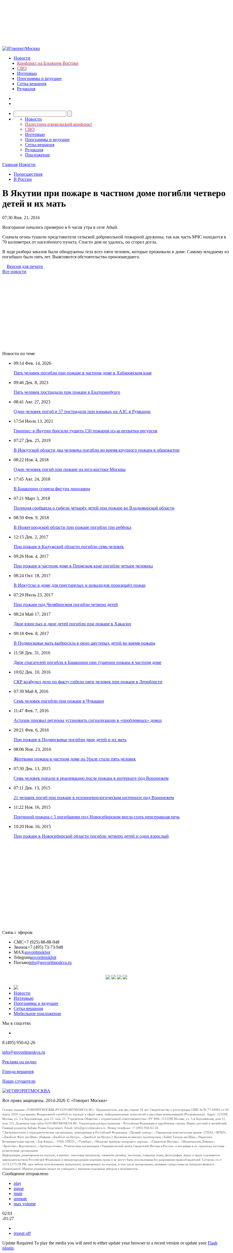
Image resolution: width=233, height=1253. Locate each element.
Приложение (37, 154)
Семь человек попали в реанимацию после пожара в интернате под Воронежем (91, 778)
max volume (25, 1203)
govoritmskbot (37, 952)
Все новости (14, 271)
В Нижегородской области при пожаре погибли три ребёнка (72, 527)
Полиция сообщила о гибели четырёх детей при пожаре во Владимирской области (94, 508)
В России (23, 179)
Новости (22, 58)
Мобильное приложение (37, 1013)
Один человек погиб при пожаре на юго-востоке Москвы (70, 469)
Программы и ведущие (39, 78)
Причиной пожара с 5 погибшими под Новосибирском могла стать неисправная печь (97, 816)
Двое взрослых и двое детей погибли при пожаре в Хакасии (72, 623)
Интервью (27, 73)
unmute (20, 1198)
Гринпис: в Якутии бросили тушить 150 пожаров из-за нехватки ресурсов (85, 430)
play (17, 1183)
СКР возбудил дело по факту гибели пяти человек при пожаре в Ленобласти (88, 681)
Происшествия (28, 174)
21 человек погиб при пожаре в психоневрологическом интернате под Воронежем (94, 797)
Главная (10, 164)
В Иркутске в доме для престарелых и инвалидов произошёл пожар (79, 585)
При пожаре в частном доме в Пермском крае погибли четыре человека (83, 565)
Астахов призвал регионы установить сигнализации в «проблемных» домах (88, 720)
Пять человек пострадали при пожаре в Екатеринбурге (67, 392)
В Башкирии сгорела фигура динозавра (52, 488)
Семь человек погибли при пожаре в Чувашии (59, 701)
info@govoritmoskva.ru (50, 962)
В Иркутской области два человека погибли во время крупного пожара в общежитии (97, 450)
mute (18, 1193)
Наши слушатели (19, 1081)
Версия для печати (25, 266)
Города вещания (18, 1071)
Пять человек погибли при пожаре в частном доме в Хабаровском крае (83, 372)
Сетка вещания (31, 83)
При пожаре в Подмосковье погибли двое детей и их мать (70, 739)
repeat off (22, 1233)
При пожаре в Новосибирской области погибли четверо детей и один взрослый (91, 836)
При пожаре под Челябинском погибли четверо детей (66, 604)
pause (19, 1188)
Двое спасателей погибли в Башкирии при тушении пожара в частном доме (87, 662)
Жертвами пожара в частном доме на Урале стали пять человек (75, 759)
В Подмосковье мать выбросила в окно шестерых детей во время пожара (84, 643)
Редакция (26, 88)
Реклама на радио (19, 1061)
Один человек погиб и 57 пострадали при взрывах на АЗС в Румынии (82, 411)
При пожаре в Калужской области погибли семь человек (69, 546)
